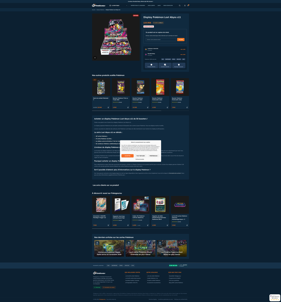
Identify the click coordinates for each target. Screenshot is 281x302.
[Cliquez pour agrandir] (95, 58)
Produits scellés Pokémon (153, 280)
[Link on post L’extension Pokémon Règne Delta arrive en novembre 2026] (109, 248)
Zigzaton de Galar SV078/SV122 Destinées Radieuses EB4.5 (159, 217)
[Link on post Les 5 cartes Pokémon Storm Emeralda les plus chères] (140, 248)
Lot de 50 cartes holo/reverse (132, 278)
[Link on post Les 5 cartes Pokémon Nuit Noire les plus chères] (172, 248)
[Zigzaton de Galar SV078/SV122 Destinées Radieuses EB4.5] (160, 205)
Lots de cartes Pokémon (153, 276)
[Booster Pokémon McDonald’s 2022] (180, 87)
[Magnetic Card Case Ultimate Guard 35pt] (121, 205)
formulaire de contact (175, 173)
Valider (181, 39)
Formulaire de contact (109, 287)
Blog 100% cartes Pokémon (176, 282)
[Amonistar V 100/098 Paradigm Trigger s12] (101, 205)
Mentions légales (153, 299)
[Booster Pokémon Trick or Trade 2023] (121, 87)
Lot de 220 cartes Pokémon (132, 276)
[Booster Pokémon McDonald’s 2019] (141, 87)
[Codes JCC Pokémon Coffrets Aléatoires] (141, 205)
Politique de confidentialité (180, 299)
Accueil (93, 9)
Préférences (153, 155)
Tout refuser (140, 155)
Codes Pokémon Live (152, 278)
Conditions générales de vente (165, 299)
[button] (108, 107)
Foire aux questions (174, 280)
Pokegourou (102, 299)
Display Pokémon (100, 9)
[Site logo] (98, 5)
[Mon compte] (184, 5)
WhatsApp (98, 287)
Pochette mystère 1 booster (132, 280)
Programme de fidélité (174, 278)
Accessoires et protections (154, 282)
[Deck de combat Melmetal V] (101, 87)
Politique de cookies (140, 159)
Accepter (127, 155)
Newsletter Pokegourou (175, 276)
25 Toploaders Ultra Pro (131, 282)
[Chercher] (179, 5)
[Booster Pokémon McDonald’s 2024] (160, 87)
